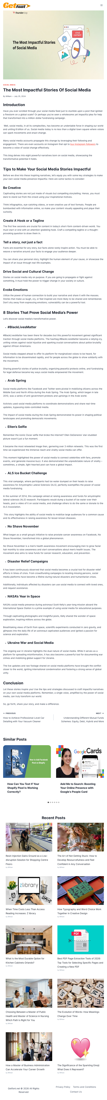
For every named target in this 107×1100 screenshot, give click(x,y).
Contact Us (76, 1091)
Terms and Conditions (84, 1087)
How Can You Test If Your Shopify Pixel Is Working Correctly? (23, 787)
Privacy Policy (63, 1087)
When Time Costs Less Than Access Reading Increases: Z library (25, 911)
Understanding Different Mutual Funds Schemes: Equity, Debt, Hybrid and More (82, 717)
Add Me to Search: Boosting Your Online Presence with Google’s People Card (78, 787)
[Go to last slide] (7, 772)
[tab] (48, 802)
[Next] (99, 772)
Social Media (9, 85)
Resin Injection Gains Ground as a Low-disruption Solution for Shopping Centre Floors (27, 859)
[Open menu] (101, 5)
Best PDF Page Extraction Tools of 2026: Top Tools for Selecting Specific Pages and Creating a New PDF (80, 962)
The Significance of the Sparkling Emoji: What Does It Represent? (78, 1067)
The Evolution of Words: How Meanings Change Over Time (78, 1014)
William (9, 96)
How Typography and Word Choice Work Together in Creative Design (79, 911)
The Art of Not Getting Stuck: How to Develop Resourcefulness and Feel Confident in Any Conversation (77, 859)
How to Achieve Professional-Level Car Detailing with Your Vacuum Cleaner (23, 717)
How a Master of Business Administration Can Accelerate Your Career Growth (28, 1067)
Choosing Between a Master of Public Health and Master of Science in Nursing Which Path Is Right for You (27, 1016)
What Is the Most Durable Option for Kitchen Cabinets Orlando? (25, 960)
